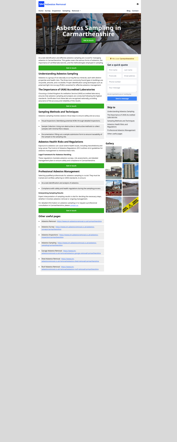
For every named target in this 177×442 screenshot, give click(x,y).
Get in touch (88, 40)
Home (41, 11)
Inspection (56, 11)
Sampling (66, 11)
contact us (74, 205)
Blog (128, 11)
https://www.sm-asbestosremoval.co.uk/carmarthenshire (79, 221)
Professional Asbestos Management (121, 130)
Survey (47, 11)
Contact (135, 11)
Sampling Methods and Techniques (121, 121)
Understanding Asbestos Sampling (120, 111)
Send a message (122, 99)
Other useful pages (114, 134)
